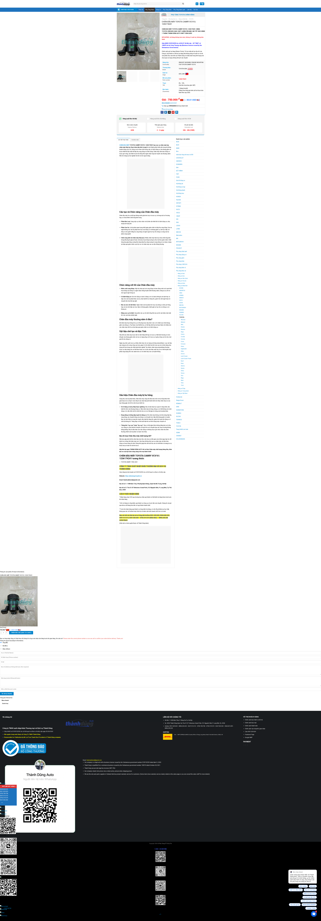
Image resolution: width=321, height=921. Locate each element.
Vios (182, 375)
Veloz (182, 370)
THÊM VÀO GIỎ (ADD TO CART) (21, 632)
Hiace (182, 346)
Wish (182, 380)
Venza (182, 373)
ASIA (177, 142)
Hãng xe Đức (181, 276)
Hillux (182, 351)
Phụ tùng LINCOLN (181, 264)
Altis (182, 324)
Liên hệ (189, 9)
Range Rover (180, 400)
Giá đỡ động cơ (180, 180)
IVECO (178, 213)
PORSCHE (179, 397)
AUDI (177, 145)
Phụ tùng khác (149, 9)
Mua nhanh (5, 702)
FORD (178, 177)
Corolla (183, 336)
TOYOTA (191, 19)
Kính (177, 222)
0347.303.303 (4, 800)
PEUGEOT (179, 248)
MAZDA (178, 232)
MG (177, 238)
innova (182, 353)
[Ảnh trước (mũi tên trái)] (1, 918)
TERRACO (179, 419)
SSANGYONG (180, 410)
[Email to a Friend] (169, 112)
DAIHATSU (182, 290)
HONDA (178, 196)
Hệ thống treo (180, 193)
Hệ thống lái (179, 183)
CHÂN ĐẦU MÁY (124, 145)
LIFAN (178, 229)
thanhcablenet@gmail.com (94, 760)
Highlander (184, 349)
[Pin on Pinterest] (173, 112)
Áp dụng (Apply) (7, 693)
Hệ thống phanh (180, 190)
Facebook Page (249, 734)
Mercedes (179, 235)
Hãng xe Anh (181, 273)
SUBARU (181, 312)
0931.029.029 (4, 791)
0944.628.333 (4, 789)
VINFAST (178, 436)
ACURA (181, 288)
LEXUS (178, 225)
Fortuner (183, 344)
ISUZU (178, 209)
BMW (177, 148)
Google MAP (248, 737)
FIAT (177, 174)
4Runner (183, 319)
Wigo (182, 378)
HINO (180, 293)
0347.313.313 (4, 795)
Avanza (183, 329)
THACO (178, 423)
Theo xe (141, 9)
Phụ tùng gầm (167, 9)
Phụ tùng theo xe (173, 19)
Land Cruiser (184, 356)
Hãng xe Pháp (181, 388)
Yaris (182, 383)
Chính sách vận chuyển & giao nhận (255, 728)
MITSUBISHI (180, 242)
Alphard (183, 322)
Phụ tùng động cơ (181, 254)
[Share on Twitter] (165, 112)
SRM (177, 407)
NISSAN (178, 245)
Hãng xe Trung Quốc (183, 391)
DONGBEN (179, 164)
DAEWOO (179, 161)
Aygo (182, 332)
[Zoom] (119, 67)
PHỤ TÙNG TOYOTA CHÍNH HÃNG (182, 15)
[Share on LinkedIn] (176, 112)
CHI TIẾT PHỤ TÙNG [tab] (123, 139)
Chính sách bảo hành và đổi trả (254, 720)
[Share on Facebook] (162, 112)
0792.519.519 (4, 798)
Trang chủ (164, 19)
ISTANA (178, 206)
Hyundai (178, 200)
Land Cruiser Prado (186, 358)
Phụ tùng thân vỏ (181, 267)
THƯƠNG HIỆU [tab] (135, 139)
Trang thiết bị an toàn (182, 429)
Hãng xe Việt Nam (183, 393)
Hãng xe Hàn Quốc (183, 278)
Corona (183, 339)
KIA (177, 219)
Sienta (182, 368)
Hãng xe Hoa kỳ (182, 281)
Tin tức (195, 9)
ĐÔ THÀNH (179, 171)
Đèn (177, 167)
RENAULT (179, 403)
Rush (182, 363)
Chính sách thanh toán (251, 726)
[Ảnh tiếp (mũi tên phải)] (6, 918)
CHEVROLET (179, 158)
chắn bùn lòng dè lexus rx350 (184, 154)
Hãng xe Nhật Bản (183, 19)
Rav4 (182, 361)
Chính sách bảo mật (250, 723)
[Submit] (183, 3)
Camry (182, 334)
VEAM (178, 432)
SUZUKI (181, 315)
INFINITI (178, 203)
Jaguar (178, 216)
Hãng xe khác (181, 283)
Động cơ (158, 9)
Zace (182, 385)
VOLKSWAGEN (180, 439)
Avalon (183, 327)
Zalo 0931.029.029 (250, 731)
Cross (182, 341)
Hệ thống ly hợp (180, 187)
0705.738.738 (4, 793)
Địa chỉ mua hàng (168, 109)
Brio (177, 151)
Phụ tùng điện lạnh (179, 9)
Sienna (183, 366)
